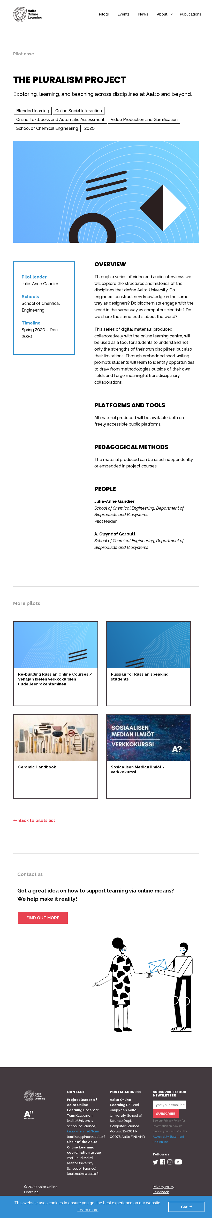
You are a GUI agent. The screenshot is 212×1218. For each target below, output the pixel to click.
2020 (89, 128)
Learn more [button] (88, 1210)
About (162, 14)
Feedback (161, 1192)
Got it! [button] (186, 1207)
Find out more (42, 918)
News (143, 14)
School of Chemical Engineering (47, 128)
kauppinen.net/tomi (83, 1131)
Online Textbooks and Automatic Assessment (60, 119)
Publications (190, 14)
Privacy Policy (172, 1120)
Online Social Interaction (78, 110)
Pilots (104, 14)
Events (124, 14)
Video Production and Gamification (144, 119)
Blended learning (32, 110)
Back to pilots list (36, 820)
